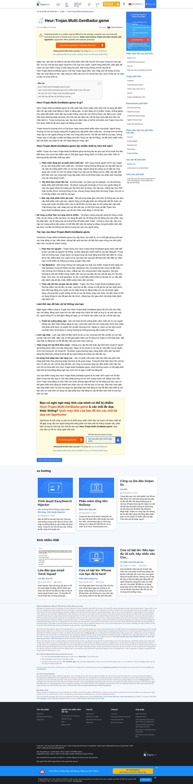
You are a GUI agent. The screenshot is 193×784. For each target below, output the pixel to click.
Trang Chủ (58, 4)
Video (63, 721)
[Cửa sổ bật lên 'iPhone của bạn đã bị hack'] (96, 557)
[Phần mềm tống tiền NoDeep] (96, 488)
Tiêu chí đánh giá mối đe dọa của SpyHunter (82, 746)
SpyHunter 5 (90, 714)
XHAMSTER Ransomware (136, 62)
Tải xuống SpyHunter (67, 440)
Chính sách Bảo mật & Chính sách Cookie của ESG (145, 726)
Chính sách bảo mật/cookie (111, 696)
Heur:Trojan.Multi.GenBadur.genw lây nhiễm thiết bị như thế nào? (64, 90)
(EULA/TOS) (72, 685)
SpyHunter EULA (141, 714)
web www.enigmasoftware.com (59, 656)
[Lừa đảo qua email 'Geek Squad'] (55, 557)
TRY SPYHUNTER (133, 771)
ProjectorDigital (132, 141)
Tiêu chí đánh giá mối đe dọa (56, 698)
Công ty (97, 4)
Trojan (62, 11)
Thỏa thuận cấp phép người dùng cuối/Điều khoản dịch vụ (130, 636)
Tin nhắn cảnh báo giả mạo (131, 562)
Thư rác (49, 579)
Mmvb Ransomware (134, 107)
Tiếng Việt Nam (137, 4)
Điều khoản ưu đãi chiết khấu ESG (145, 736)
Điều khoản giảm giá (58, 638)
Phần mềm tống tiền (87, 509)
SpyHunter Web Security (44, 716)
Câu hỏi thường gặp (90, 625)
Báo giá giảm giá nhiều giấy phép (108, 4)
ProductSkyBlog (132, 153)
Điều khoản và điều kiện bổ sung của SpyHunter (113, 746)
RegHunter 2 (41, 719)
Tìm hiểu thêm (77, 781)
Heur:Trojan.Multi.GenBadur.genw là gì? (54, 87)
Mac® (105, 51)
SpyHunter (40, 714)
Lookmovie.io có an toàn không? (137, 168)
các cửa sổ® (95, 51)
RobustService (132, 145)
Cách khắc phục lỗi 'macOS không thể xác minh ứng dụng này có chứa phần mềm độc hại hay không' (141, 180)
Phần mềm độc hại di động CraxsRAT (139, 70)
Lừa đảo (123, 489)
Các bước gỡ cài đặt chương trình (56, 746)
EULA (86, 54)
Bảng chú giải (65, 724)
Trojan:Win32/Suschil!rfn (135, 85)
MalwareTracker (66, 719)
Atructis (129, 93)
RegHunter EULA (141, 716)
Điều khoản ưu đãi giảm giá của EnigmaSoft (146, 731)
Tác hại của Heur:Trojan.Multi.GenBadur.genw (56, 93)
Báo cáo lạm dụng (116, 722)
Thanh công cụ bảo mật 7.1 (136, 89)
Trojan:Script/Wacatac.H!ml (136, 97)
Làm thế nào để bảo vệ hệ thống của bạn (54, 97)
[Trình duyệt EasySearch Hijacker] (55, 488)
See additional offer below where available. (68, 54)
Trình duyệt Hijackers (56, 512)
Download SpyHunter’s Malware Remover (78, 45)
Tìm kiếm (123, 3)
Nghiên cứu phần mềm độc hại (78, 4)
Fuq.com (130, 66)
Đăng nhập (151, 4)
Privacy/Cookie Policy (99, 54)
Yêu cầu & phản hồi (117, 719)
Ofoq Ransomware (133, 112)
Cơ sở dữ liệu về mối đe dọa (47, 11)
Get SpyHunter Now (137, 39)
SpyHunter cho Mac (92, 716)
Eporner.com (131, 58)
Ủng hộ (89, 4)
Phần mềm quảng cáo (88, 579)
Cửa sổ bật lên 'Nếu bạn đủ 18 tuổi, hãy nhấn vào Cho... (137, 553)
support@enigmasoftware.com (111, 667)
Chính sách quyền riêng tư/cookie (87, 685)
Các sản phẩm (67, 4)
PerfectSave (131, 149)
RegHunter (89, 722)
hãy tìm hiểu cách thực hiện (94, 638)
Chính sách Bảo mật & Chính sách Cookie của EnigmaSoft (145, 720)
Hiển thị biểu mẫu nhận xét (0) (49, 460)
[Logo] (43, 4)
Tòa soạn (114, 714)
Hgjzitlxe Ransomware (134, 120)
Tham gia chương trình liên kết (120, 716)
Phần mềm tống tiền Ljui (135, 124)
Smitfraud (130, 81)
